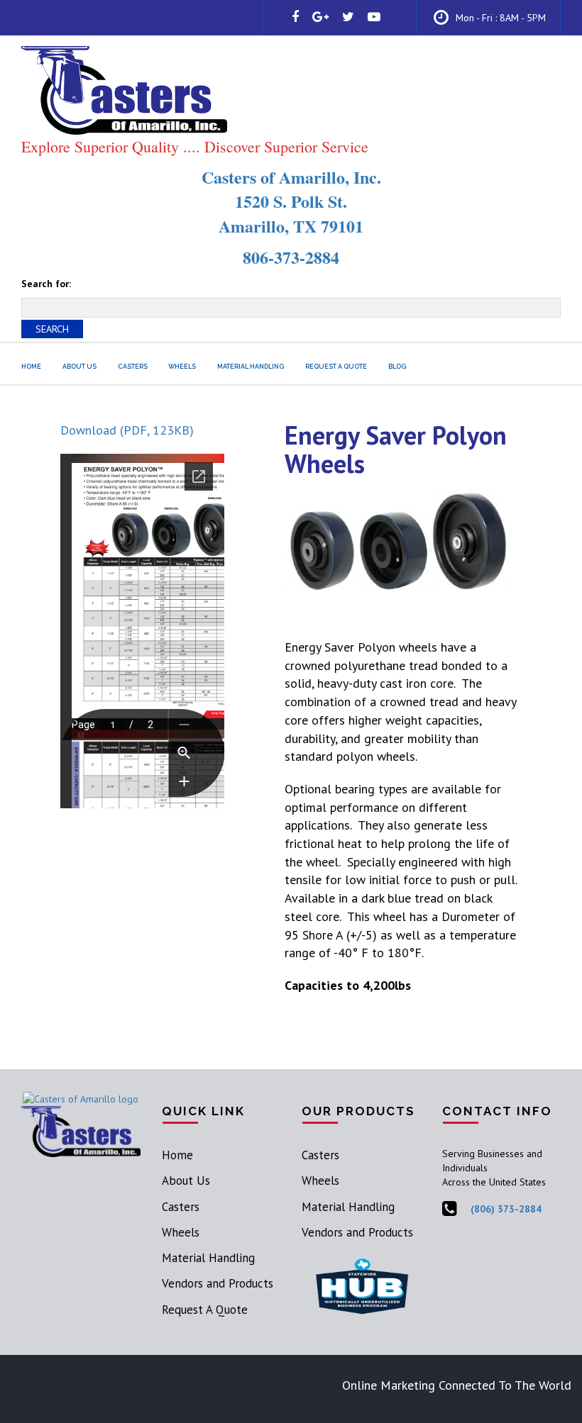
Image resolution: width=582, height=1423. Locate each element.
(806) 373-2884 (506, 1208)
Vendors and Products (217, 1283)
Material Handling (250, 366)
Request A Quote (336, 366)
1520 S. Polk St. (291, 201)
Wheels (182, 366)
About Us (79, 366)
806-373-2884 (291, 257)
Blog (397, 366)
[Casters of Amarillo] (80, 1097)
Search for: (46, 283)
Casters (133, 366)
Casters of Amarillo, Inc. (291, 176)
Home (31, 366)
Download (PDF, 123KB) (127, 430)
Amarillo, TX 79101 (291, 225)
